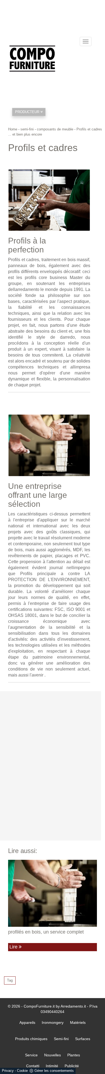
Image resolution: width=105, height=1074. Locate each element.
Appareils (27, 1022)
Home (12, 129)
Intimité (52, 1066)
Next (86, 199)
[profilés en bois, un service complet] (52, 893)
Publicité (72, 1066)
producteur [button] (27, 112)
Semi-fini (61, 1039)
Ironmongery (53, 1022)
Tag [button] (10, 980)
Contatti (32, 1066)
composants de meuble (55, 129)
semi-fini (27, 129)
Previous (12, 199)
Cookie (22, 1071)
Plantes (73, 1055)
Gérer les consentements (54, 1071)
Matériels (78, 1022)
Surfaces (82, 1039)
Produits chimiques (31, 1039)
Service (31, 1055)
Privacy (8, 1071)
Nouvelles (52, 1055)
